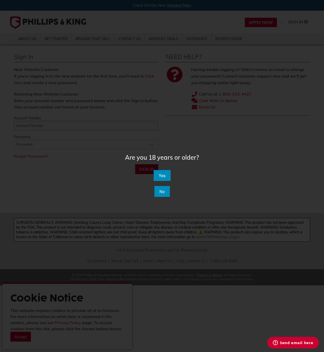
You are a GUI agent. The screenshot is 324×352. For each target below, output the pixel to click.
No (162, 191)
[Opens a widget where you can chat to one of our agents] (293, 343)
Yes (162, 175)
